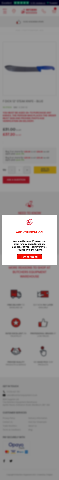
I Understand (29, 256)
